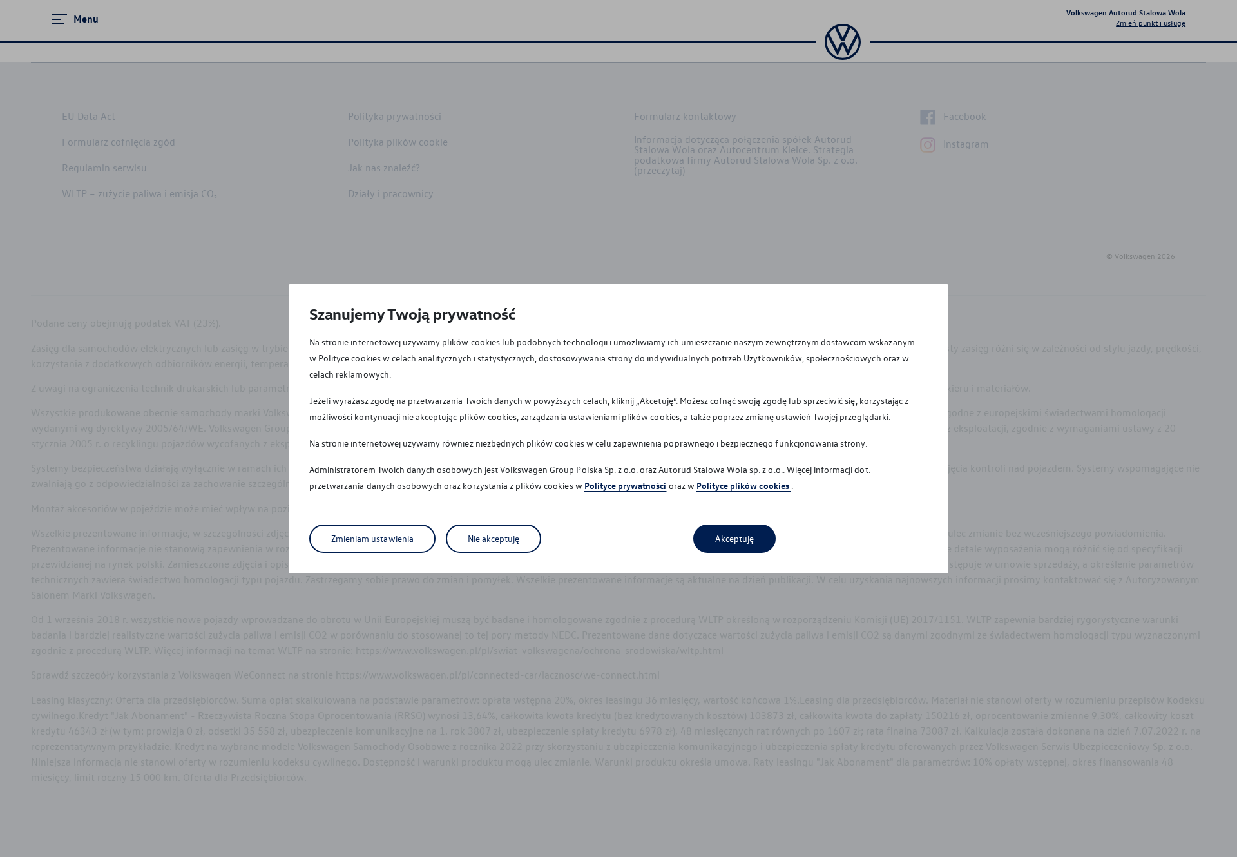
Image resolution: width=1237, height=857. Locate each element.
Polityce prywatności (625, 485)
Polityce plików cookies (743, 485)
